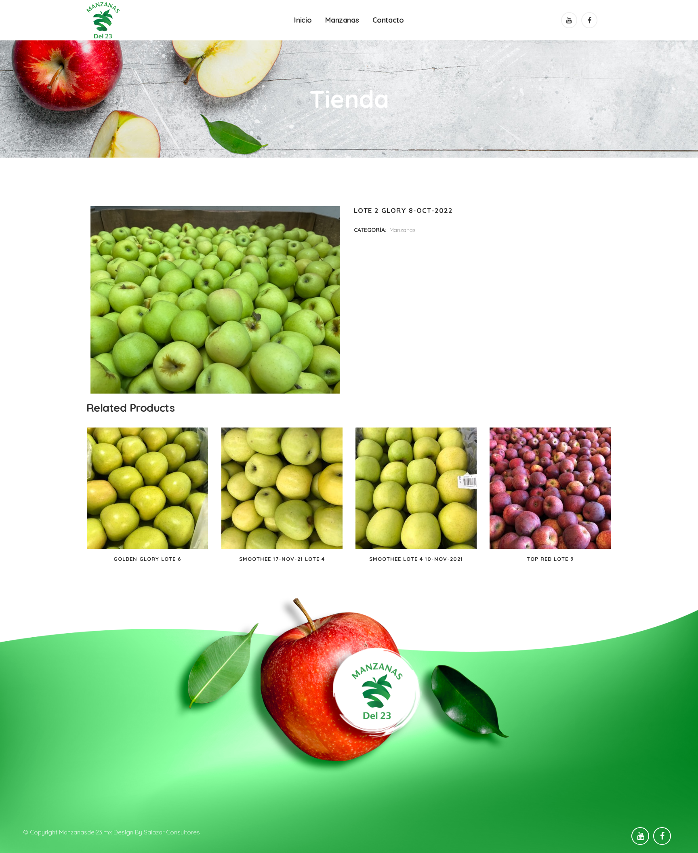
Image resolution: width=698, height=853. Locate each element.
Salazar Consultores (172, 832)
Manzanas (402, 230)
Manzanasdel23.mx (85, 832)
